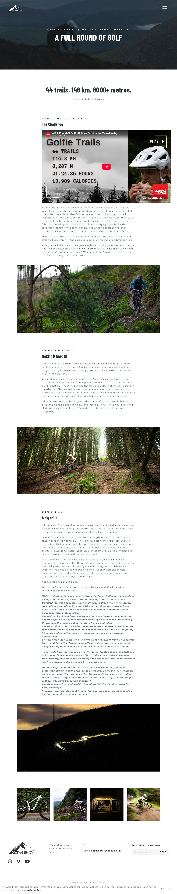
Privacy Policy (80, 882)
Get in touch (97, 882)
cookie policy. (32, 890)
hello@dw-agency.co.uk (106, 851)
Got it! (166, 888)
